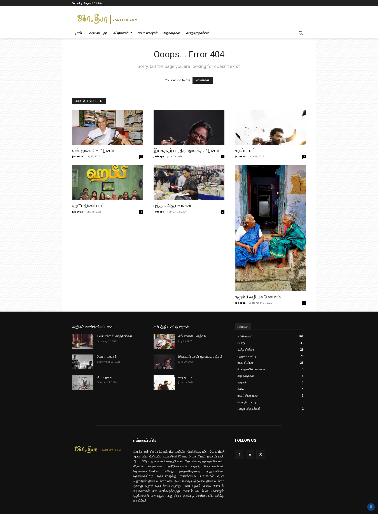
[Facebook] (239, 454)
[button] (300, 33)
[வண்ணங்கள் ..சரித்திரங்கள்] (82, 341)
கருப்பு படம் (245, 150)
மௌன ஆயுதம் (107, 356)
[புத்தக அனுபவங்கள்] (189, 182)
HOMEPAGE (203, 80)
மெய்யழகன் (104, 377)
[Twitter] (260, 454)
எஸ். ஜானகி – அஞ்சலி (93, 150)
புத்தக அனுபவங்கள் (172, 205)
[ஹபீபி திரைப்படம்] (107, 182)
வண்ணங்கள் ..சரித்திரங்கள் (114, 336)
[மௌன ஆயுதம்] (82, 361)
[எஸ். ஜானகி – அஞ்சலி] (107, 127)
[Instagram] (250, 454)
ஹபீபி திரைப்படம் (88, 205)
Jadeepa (77, 156)
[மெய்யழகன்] (82, 382)
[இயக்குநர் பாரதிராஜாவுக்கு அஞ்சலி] (189, 127)
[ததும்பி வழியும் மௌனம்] (270, 228)
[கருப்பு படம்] (270, 127)
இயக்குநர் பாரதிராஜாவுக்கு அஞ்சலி (187, 150)
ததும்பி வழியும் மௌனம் (258, 297)
